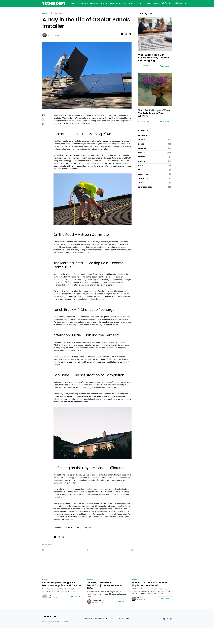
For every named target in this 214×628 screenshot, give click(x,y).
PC (139, 170)
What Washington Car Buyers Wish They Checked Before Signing (153, 58)
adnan (50, 34)
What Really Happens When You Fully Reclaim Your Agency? (154, 113)
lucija (49, 595)
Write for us (88, 619)
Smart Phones (144, 174)
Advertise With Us (101, 619)
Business (45, 13)
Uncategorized (145, 187)
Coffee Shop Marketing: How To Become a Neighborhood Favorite (61, 584)
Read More (164, 66)
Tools (141, 183)
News (140, 165)
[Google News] (170, 3)
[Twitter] (166, 3)
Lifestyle (142, 161)
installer (69, 528)
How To (141, 152)
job (78, 528)
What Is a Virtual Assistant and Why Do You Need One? (149, 584)
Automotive (143, 140)
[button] (179, 3)
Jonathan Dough (98, 600)
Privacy (121, 619)
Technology (143, 178)
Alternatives (144, 135)
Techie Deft (53, 3)
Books (141, 144)
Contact (113, 619)
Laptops (141, 157)
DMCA (128, 619)
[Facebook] (163, 3)
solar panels (88, 528)
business (58, 528)
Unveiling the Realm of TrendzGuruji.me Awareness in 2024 (104, 585)
